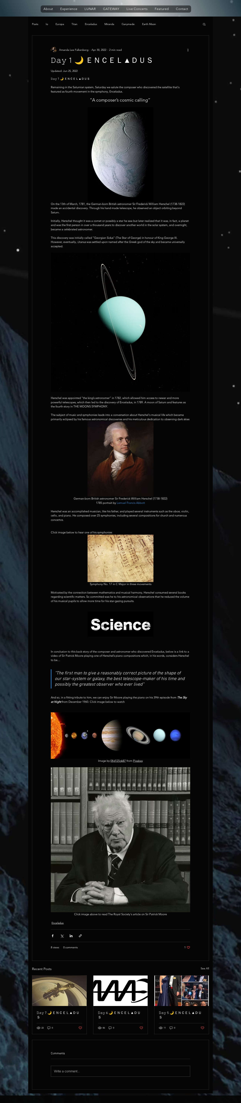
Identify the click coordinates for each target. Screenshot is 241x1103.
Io (47, 24)
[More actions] (188, 50)
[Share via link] (80, 936)
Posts (35, 24)
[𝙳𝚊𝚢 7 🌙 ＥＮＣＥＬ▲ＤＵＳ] (59, 991)
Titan (74, 24)
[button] (48, 9)
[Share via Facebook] (52, 936)
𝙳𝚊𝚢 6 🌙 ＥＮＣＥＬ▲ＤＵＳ (119, 1015)
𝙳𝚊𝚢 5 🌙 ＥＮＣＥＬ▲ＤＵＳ (180, 1015)
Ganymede (128, 24)
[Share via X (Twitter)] (62, 936)
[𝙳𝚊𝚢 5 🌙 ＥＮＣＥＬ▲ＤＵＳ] (181, 991)
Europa (60, 24)
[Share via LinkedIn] (71, 936)
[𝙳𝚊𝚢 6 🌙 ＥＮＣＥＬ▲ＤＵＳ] (120, 991)
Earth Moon (149, 24)
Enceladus (91, 24)
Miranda (109, 24)
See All (205, 968)
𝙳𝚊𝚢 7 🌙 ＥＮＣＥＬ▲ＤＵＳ (58, 1015)
